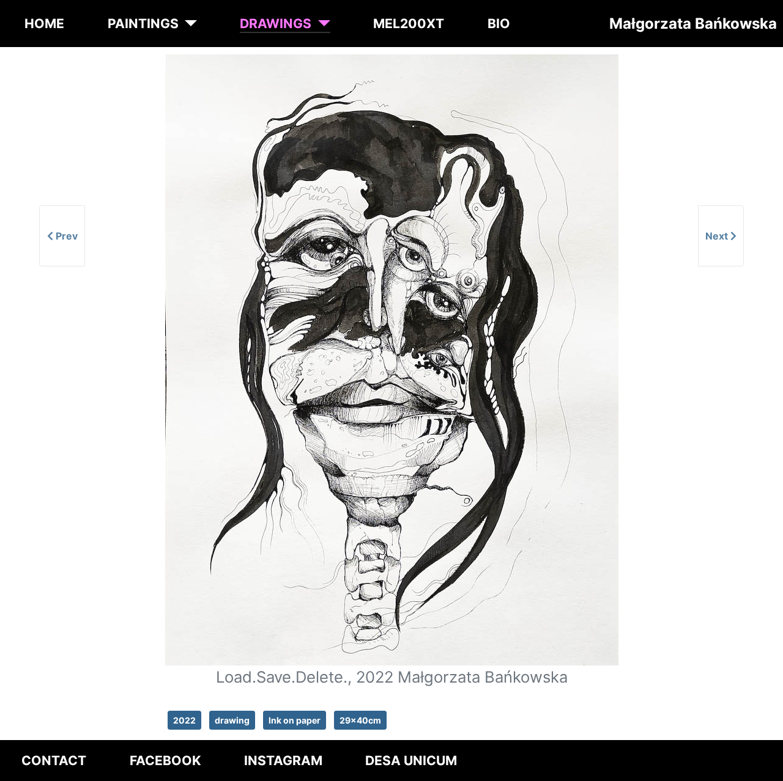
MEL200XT (408, 23)
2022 (184, 720)
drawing (232, 720)
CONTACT (53, 760)
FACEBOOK (165, 760)
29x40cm (360, 720)
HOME (44, 23)
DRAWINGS (275, 23)
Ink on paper (295, 720)
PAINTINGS (143, 23)
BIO (499, 23)
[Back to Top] (762, 767)
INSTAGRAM (283, 760)
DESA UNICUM (411, 760)
